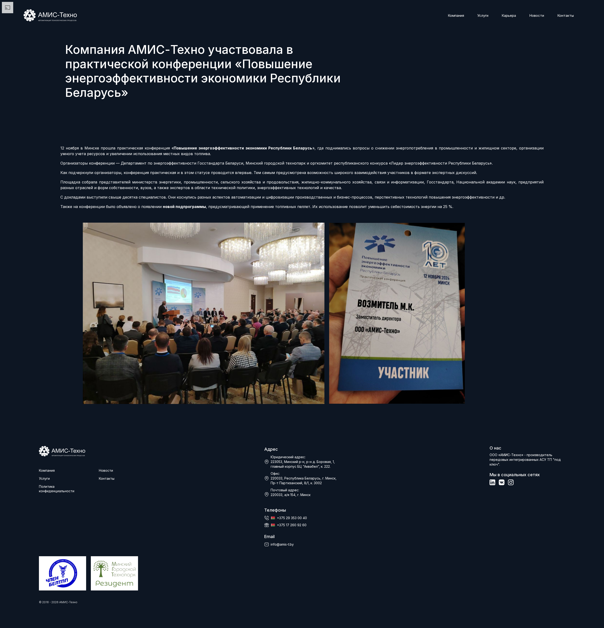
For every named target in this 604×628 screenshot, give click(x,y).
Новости (536, 15)
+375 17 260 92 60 (291, 525)
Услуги (482, 15)
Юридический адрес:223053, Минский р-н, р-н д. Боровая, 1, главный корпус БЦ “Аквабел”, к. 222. (303, 461)
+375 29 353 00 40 (292, 518)
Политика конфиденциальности (56, 488)
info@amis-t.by (282, 544)
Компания (456, 15)
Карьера (509, 15)
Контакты (565, 15)
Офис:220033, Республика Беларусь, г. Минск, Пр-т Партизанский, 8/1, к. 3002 (303, 478)
